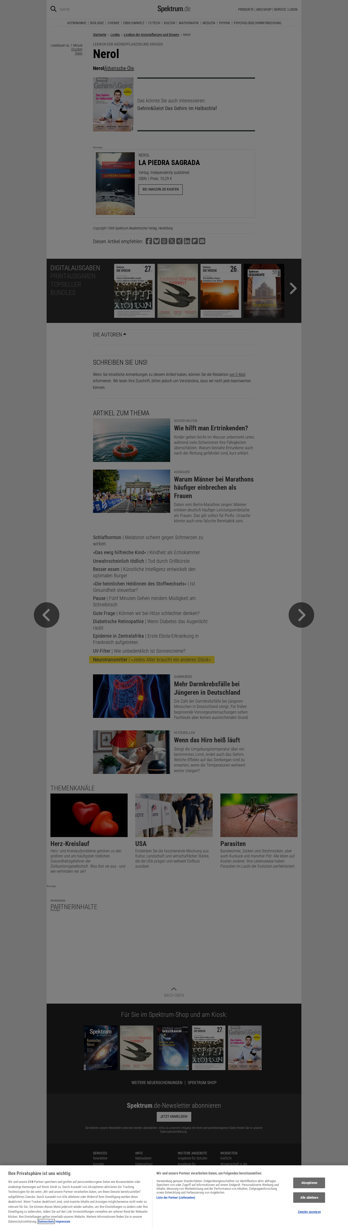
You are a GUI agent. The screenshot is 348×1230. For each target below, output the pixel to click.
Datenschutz (46, 1221)
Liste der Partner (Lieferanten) (175, 1197)
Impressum (63, 1221)
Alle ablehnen (309, 1197)
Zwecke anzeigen (309, 1212)
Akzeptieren (309, 1183)
